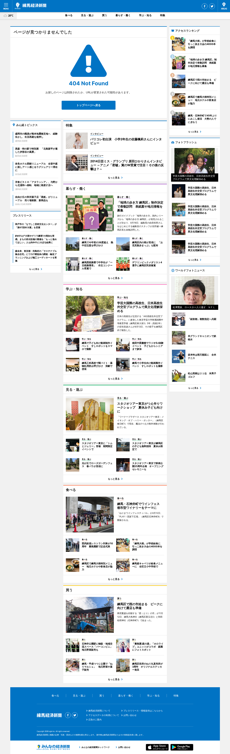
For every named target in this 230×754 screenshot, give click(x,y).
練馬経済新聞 (30, 6)
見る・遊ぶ (87, 15)
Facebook (204, 6)
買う (104, 15)
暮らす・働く (123, 15)
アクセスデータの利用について (103, 715)
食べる (69, 15)
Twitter (212, 6)
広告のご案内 (95, 719)
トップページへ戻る (88, 105)
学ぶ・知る (145, 15)
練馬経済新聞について (99, 710)
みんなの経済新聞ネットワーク (53, 747)
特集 (162, 15)
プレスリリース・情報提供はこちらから (143, 710)
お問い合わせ (130, 715)
